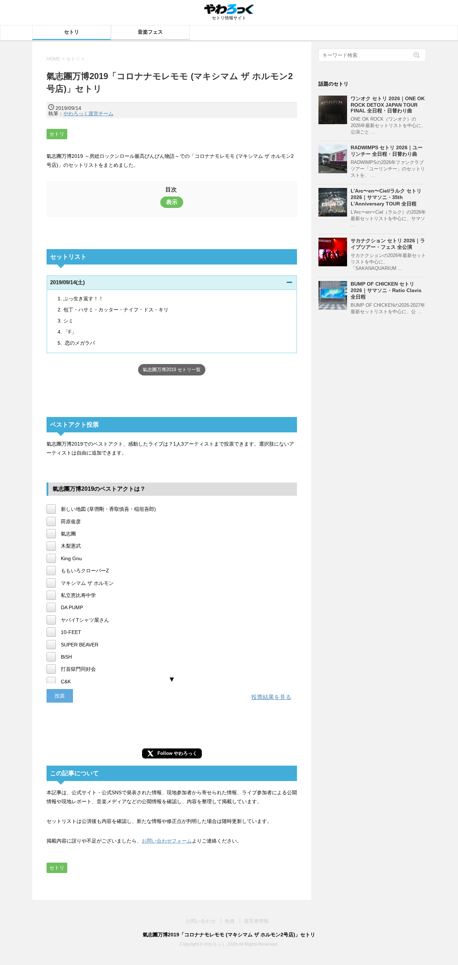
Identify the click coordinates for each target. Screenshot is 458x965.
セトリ (71, 32)
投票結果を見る (271, 697)
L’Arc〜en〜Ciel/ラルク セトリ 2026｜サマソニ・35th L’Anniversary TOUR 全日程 (386, 197)
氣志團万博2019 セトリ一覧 (172, 369)
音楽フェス (150, 32)
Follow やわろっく (177, 753)
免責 (230, 921)
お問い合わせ (201, 921)
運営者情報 (256, 921)
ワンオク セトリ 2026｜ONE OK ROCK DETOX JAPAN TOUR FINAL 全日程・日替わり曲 (388, 104)
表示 (171, 202)
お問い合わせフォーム (167, 841)
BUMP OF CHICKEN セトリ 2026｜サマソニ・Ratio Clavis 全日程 (386, 290)
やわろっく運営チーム (88, 113)
